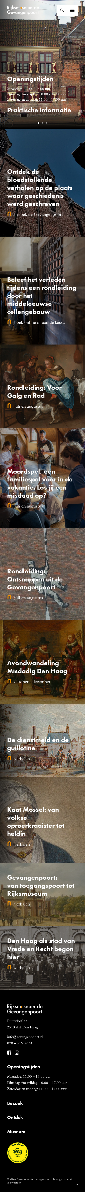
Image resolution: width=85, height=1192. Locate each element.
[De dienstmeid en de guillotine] (42, 733)
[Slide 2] (42, 123)
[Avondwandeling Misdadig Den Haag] (42, 662)
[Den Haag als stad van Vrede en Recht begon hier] (42, 958)
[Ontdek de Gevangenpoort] (42, 183)
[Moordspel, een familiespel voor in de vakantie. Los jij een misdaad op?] (42, 478)
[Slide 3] (46, 123)
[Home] (24, 1009)
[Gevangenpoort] (23, 10)
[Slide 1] (39, 123)
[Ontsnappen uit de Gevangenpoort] (42, 574)
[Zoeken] (60, 10)
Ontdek (15, 1117)
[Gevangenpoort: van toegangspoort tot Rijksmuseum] (42, 894)
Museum (16, 1131)
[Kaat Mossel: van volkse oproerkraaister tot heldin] (42, 813)
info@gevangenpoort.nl (25, 1037)
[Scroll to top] (77, 1184)
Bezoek (15, 1103)
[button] (78, 10)
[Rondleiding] (42, 291)
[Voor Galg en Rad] (42, 386)
